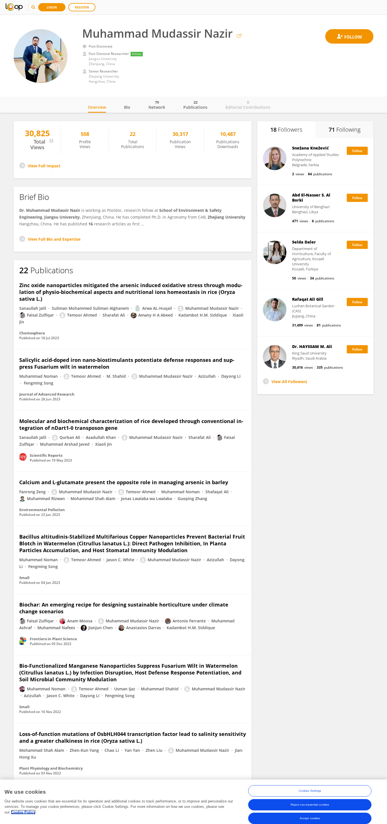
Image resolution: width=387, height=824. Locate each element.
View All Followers (289, 381)
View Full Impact (44, 165)
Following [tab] (344, 129)
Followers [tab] (286, 129)
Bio (127, 107)
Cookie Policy (23, 812)
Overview (97, 107)
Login (52, 7)
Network (156, 105)
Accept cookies (310, 817)
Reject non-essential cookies (310, 804)
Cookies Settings (310, 790)
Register (82, 7)
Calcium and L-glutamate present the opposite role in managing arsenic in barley (123, 482)
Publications (195, 105)
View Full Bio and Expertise (54, 239)
